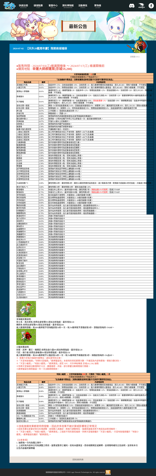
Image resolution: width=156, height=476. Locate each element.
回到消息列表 (78, 460)
